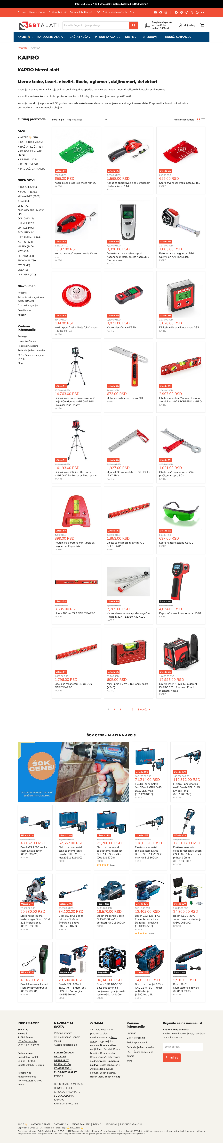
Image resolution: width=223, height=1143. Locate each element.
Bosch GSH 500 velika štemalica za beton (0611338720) (33, 851)
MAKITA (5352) (29, 191)
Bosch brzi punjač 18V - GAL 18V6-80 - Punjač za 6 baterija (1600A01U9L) (149, 989)
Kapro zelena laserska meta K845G (75, 183)
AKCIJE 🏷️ (24, 37)
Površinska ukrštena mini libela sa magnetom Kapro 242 (75, 544)
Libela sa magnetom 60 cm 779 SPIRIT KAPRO (125, 544)
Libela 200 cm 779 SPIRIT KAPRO (75, 613)
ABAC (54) (24, 201)
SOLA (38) (23, 269)
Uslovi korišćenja (37, 12)
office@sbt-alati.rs (27, 1041)
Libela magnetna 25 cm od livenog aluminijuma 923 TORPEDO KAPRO (180, 399)
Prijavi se (172, 1057)
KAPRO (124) (25, 242)
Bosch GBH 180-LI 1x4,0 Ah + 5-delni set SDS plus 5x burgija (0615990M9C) (72, 989)
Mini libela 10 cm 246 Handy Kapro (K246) (127, 685)
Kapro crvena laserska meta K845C (179, 183)
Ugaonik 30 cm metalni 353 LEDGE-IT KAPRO (128, 473)
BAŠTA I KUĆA (79, 37)
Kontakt (22, 314)
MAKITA (67, 1084)
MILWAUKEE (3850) (29, 196)
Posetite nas (24, 310)
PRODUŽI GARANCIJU (178, 37)
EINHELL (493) (26, 227)
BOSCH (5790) (28, 187)
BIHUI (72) (23, 205)
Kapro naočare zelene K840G (176, 543)
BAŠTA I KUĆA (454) (32, 146)
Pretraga (22, 12)
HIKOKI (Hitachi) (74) (29, 237)
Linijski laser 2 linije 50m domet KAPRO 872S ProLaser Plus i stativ (75, 473)
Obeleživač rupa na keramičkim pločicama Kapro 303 (177, 473)
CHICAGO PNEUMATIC (67, 1091)
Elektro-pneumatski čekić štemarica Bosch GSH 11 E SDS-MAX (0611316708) (109, 852)
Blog (132, 12)
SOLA (57, 1095)
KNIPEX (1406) (26, 246)
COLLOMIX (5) (26, 218)
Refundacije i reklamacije (81, 12)
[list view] (203, 120)
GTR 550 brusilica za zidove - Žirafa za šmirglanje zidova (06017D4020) (71, 921)
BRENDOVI (150, 37)
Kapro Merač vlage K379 (121, 327)
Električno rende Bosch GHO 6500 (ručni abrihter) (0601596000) (111, 919)
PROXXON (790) (27, 260)
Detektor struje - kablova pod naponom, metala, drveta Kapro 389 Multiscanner (128, 257)
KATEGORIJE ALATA (50, 37)
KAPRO (58, 186)
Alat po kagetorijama (65, 1044)
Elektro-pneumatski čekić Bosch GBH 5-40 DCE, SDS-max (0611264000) (148, 789)
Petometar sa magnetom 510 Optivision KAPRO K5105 (176, 255)
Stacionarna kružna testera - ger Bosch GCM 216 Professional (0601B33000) (35, 921)
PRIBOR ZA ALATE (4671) (30, 153)
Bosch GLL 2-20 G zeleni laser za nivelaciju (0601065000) (187, 919)
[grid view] (198, 120)
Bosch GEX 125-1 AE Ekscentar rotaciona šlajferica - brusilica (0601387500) (147, 921)
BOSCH (139, 797)
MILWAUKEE (70, 1103)
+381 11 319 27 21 (28, 1045)
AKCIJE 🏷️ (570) (29, 137)
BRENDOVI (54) (29, 164)
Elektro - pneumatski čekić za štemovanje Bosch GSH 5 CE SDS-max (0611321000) (72, 852)
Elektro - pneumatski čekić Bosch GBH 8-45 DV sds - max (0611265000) (186, 789)
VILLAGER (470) (27, 274)
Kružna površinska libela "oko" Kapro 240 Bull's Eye (76, 329)
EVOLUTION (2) (26, 232)
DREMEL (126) (28, 159)
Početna (22, 47)
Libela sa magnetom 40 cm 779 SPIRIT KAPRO (73, 685)
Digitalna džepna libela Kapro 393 (179, 327)
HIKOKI (58, 1088)
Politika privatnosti (57, 12)
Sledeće (143, 709)
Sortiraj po (58, 119)
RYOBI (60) (24, 265)
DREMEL (131, 37)
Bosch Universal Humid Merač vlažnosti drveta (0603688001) (34, 988)
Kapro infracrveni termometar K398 (180, 613)
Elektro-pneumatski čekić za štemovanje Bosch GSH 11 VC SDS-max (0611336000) (149, 852)
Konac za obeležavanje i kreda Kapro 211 (76, 255)
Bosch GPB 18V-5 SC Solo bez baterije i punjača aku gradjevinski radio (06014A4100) (111, 989)
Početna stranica (63, 1033)
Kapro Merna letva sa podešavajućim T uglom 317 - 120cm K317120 (128, 615)
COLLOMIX (67, 1095)
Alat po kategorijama (29, 305)
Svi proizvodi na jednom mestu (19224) (31, 299)
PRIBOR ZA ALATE (107, 37)
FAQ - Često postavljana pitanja (111, 12)
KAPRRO (59, 1099)
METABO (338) (26, 256)
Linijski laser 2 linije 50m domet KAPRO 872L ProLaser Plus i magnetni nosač (178, 687)
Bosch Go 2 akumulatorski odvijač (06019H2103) (186, 988)
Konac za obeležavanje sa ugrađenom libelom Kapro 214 (128, 184)
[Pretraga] (133, 25)
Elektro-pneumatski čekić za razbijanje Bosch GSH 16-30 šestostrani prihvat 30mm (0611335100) (187, 854)
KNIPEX (58, 1103)
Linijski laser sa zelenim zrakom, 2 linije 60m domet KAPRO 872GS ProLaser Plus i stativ (75, 401)
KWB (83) (23, 251)
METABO (78, 1084)
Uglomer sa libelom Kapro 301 (125, 398)
